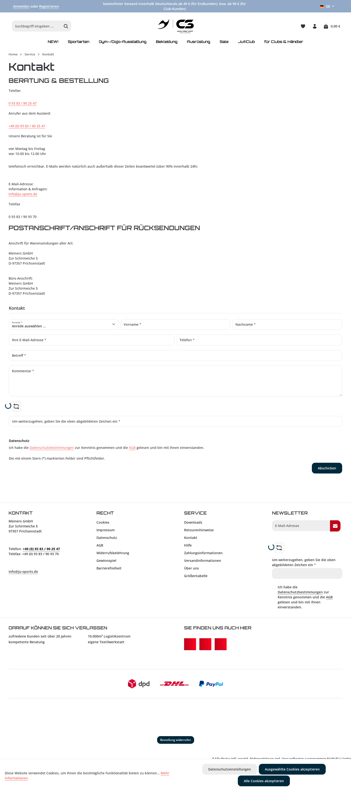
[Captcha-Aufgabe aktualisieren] (16, 406)
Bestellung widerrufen (175, 740)
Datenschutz (106, 537)
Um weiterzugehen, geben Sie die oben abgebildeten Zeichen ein (303, 562)
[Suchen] (66, 26)
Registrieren (49, 6)
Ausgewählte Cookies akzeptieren (292, 769)
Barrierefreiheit (109, 568)
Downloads (193, 522)
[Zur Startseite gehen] (175, 26)
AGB (132, 447)
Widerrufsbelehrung (112, 553)
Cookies (102, 522)
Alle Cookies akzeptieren (264, 781)
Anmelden (21, 6)
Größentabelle (195, 576)
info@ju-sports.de (23, 194)
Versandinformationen (202, 560)
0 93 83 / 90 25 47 (23, 103)
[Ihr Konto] (314, 26)
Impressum (105, 530)
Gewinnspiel (106, 560)
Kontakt (190, 537)
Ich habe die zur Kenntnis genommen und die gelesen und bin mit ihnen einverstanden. (305, 597)
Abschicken (327, 468)
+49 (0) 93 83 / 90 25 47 (27, 126)
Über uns (191, 568)
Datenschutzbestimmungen (52, 447)
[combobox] (36, 26)
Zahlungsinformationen (203, 553)
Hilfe (188, 545)
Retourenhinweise (199, 530)
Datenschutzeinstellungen (229, 769)
